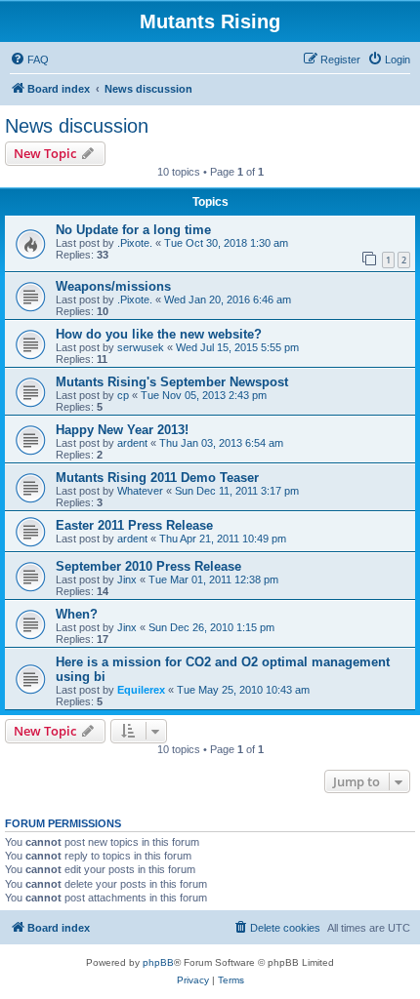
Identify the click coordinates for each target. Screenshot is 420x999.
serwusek (140, 347)
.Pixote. (134, 243)
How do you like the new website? (159, 334)
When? (77, 614)
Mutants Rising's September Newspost (172, 382)
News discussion (76, 126)
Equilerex (141, 690)
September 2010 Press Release (148, 566)
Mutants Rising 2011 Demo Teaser (157, 477)
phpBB (158, 962)
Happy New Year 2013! (122, 429)
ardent (132, 443)
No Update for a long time (133, 229)
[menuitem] (29, 59)
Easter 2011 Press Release (134, 525)
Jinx (127, 579)
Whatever (140, 491)
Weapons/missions (113, 286)
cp (123, 395)
